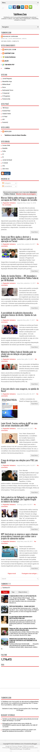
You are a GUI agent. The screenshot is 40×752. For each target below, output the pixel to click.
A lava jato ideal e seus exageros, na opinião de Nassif (20, 390)
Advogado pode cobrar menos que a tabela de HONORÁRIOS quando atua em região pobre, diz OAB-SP (19, 724)
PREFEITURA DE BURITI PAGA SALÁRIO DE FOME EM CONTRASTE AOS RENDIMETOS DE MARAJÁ (23, 640)
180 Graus (5, 108)
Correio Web (6, 145)
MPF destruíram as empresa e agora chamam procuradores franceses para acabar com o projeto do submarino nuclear (19, 536)
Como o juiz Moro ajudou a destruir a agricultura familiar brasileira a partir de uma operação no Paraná (19, 239)
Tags (13, 592)
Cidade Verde (6, 113)
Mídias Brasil (6, 84)
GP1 (3, 119)
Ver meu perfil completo (10, 41)
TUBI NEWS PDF (9, 64)
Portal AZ (5, 122)
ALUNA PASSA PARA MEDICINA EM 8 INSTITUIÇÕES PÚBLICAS (20, 617)
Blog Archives (23, 592)
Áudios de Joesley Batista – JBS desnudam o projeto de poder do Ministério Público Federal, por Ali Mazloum (20, 278)
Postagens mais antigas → (30, 573)
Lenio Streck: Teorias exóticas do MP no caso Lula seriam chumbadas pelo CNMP (19, 424)
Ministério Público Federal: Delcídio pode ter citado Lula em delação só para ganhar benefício (18, 354)
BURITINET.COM (9, 53)
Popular (5, 592)
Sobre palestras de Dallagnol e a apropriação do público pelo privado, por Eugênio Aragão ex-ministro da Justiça (19, 499)
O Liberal (5, 163)
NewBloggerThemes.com (29, 747)
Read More (34, 232)
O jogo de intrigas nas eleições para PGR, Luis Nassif (19, 461)
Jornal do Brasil (7, 160)
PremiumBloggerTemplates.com (11, 747)
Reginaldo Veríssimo (10, 36)
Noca (4, 87)
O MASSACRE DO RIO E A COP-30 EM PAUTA (22, 596)
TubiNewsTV (6, 587)
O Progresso (6, 96)
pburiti (7, 61)
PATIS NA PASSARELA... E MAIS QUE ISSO (22, 606)
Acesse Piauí (6, 111)
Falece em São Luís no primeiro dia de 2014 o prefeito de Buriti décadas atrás (23, 629)
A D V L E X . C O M (10, 49)
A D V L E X (8, 131)
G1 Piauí (4, 116)
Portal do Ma (6, 99)
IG (3, 157)
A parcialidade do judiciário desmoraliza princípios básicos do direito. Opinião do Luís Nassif (18, 315)
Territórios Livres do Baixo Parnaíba (15, 135)
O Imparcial (5, 93)
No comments (6, 205)
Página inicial (12, 573)
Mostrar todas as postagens (26, 194)
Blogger (20, 710)
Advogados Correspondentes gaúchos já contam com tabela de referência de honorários (19, 730)
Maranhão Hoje (7, 81)
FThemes (14, 746)
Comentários (8, 186)
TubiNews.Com (20, 14)
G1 (3, 154)
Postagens (7, 183)
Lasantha (31, 746)
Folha (4, 151)
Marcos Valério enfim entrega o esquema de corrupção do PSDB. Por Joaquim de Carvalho (19, 199)
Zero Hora (5, 168)
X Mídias (7, 68)
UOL (3, 166)
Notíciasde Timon (7, 90)
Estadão (4, 148)
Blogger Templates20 (24, 749)
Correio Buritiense (10, 57)
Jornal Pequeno (7, 78)
